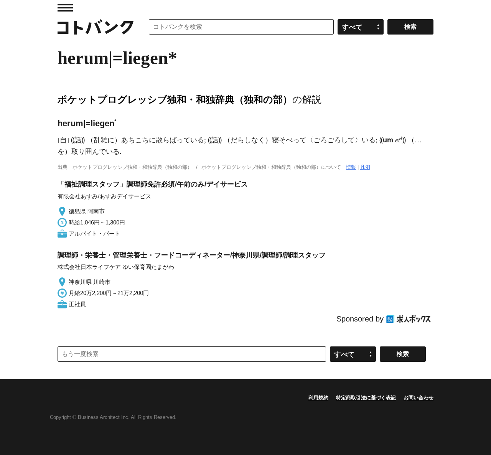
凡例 (365, 167)
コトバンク (95, 27)
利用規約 (318, 398)
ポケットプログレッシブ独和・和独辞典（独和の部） (175, 99)
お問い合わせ (418, 398)
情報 (351, 167)
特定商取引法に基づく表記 (366, 398)
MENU (65, 7)
